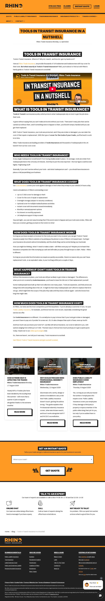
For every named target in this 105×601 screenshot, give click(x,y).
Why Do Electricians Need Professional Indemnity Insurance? (52, 380)
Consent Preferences (57, 582)
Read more (19, 412)
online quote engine (37, 331)
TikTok (81, 571)
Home (7, 531)
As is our (84, 560)
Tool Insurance (9, 560)
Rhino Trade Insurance (27, 64)
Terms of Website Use (31, 582)
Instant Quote (82, 7)
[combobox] (51, 459)
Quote (8, 16)
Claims (67, 6)
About (9, 21)
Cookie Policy (19, 582)
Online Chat (12, 509)
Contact (19, 21)
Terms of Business (44, 582)
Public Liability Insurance (25, 16)
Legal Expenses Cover (11, 562)
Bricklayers (32, 568)
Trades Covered (89, 16)
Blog (13, 531)
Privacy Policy (9, 582)
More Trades (33, 571)
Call (40, 509)
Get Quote (52, 471)
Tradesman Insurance (48, 16)
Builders (31, 557)
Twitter (92, 568)
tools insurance (21, 185)
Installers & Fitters (34, 565)
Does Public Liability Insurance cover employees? (82, 380)
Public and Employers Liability (13, 565)
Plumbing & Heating (35, 560)
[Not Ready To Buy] (72, 503)
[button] (91, 459)
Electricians (32, 562)
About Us (56, 568)
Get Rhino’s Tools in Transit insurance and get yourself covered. (35, 340)
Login (96, 6)
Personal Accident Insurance (13, 568)
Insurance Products (69, 16)
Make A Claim (58, 557)
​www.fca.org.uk (54, 594)
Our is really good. (87, 557)
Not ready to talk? (79, 509)
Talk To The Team (59, 562)
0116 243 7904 (55, 6)
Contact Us (57, 565)
